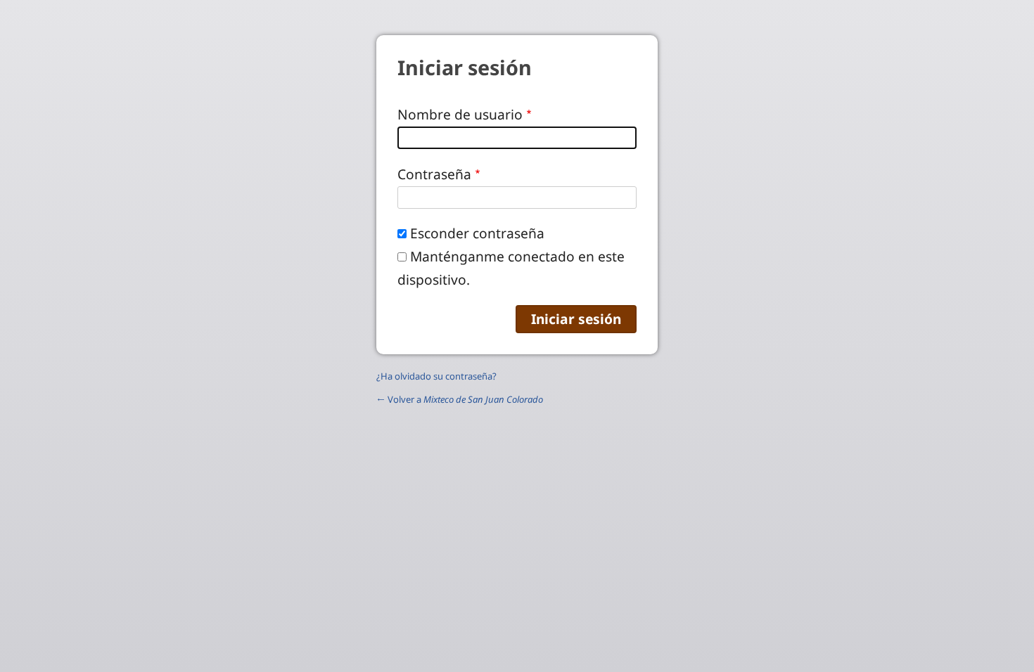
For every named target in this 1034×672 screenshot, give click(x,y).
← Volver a (459, 399)
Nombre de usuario (460, 114)
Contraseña (434, 173)
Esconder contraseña (477, 233)
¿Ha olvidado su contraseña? (436, 376)
